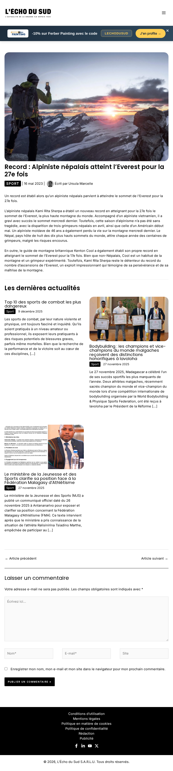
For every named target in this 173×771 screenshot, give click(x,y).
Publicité (86, 738)
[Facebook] (76, 746)
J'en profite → (150, 33)
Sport (12, 184)
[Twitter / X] (97, 746)
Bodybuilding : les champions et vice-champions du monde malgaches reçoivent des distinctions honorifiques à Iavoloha (127, 352)
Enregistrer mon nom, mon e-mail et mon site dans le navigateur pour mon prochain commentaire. (88, 669)
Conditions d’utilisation (86, 714)
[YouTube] (90, 746)
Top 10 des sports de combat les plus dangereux (43, 304)
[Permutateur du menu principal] (163, 13)
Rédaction (86, 733)
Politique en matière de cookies (86, 724)
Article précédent (20, 558)
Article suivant (154, 558)
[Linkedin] (83, 746)
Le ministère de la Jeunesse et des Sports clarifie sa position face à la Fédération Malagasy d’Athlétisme (40, 478)
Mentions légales (86, 719)
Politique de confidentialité (86, 729)
